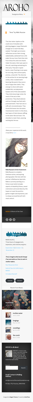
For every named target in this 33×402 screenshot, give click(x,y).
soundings (16, 328)
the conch (16, 335)
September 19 (10, 248)
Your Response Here (12, 265)
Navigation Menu (17, 14)
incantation (9, 302)
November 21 (10, 250)
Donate (19, 280)
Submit (10, 280)
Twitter (14, 219)
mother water (17, 313)
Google (7, 219)
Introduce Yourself (11, 274)
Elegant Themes (14, 397)
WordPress (27, 397)
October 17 (18, 248)
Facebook (10, 219)
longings (16, 320)
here (14, 133)
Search (8, 365)
